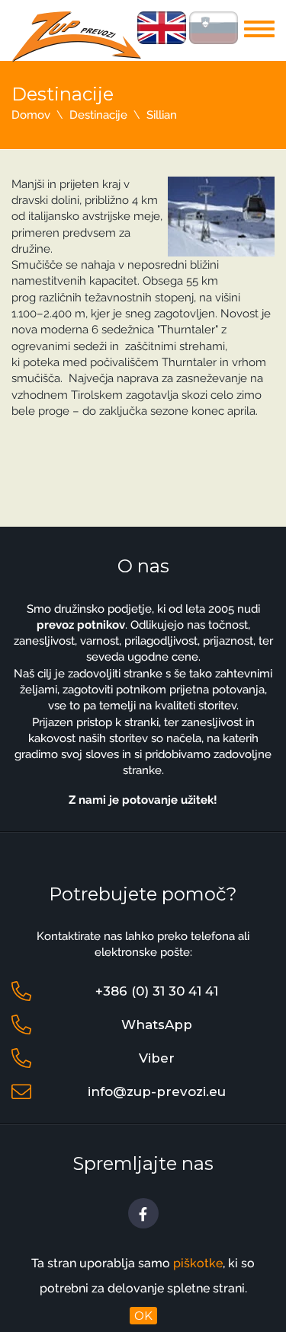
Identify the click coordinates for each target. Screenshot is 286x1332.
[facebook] (143, 1213)
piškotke (198, 1263)
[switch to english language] (161, 26)
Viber (157, 1058)
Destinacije (98, 115)
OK (143, 1315)
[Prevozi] (76, 35)
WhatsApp (156, 1024)
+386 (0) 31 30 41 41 (156, 991)
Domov (30, 115)
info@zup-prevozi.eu (157, 1091)
